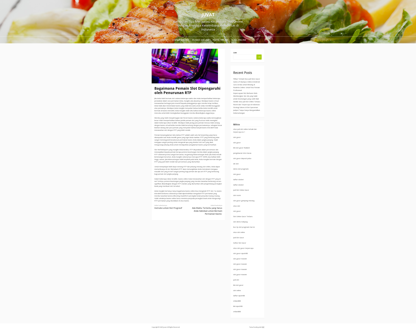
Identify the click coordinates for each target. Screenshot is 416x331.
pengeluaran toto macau (242, 153)
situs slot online (239, 232)
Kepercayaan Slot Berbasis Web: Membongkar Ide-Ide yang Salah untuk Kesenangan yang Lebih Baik (246, 96)
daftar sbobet (238, 179)
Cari (235, 53)
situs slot (236, 206)
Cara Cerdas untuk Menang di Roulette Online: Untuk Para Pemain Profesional (246, 87)
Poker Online (220, 40)
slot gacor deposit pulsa (242, 158)
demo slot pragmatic (241, 169)
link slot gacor (238, 285)
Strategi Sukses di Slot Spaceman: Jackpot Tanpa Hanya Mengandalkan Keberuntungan (246, 110)
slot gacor (237, 137)
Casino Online (180, 40)
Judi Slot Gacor (238, 237)
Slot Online (239, 40)
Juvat (208, 15)
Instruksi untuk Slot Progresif (168, 206)
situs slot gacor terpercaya (243, 248)
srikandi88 (237, 301)
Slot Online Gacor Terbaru (243, 216)
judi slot (236, 280)
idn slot (236, 164)
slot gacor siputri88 (240, 253)
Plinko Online (200, 40)
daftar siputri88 (239, 295)
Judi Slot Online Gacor (241, 190)
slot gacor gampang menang (243, 201)
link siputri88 (238, 306)
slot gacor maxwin (240, 259)
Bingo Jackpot (160, 40)
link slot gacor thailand (241, 148)
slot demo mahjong (240, 222)
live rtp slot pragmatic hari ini (244, 227)
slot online (237, 290)
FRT (263, 327)
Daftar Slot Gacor (239, 243)
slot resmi (237, 195)
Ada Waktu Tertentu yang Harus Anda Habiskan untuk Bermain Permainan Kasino (207, 209)
